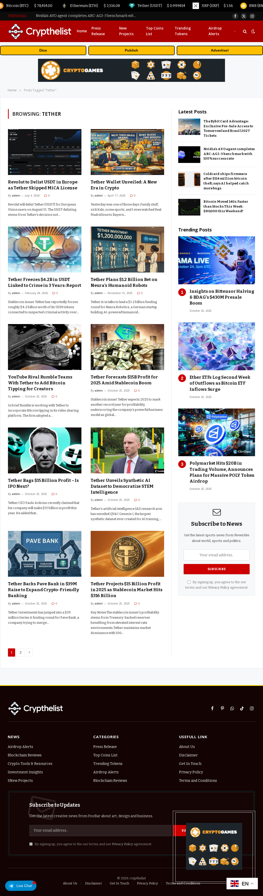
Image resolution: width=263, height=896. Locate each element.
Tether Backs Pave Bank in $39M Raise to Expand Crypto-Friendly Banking (43, 589)
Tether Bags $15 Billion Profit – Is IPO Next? (43, 483)
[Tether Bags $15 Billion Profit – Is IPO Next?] (44, 450)
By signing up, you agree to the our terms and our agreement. (93, 844)
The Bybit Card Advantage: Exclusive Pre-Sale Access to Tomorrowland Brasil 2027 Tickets (228, 128)
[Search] (245, 31)
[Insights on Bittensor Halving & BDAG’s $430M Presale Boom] (216, 260)
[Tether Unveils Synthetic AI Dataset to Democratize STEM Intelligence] (127, 450)
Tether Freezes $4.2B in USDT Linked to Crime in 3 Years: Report (44, 282)
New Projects (126, 31)
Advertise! (220, 50)
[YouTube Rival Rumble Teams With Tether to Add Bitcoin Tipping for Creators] (44, 347)
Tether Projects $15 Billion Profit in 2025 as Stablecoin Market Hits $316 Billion (126, 589)
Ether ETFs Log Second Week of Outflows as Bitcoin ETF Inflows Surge (220, 383)
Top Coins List (154, 31)
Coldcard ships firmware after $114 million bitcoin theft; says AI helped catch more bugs (226, 181)
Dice (43, 50)
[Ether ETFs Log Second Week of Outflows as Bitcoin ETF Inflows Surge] (216, 346)
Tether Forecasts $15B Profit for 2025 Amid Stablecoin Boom (124, 380)
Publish (131, 50)
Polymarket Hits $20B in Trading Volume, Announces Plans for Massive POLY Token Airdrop (222, 472)
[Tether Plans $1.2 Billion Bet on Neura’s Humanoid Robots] (127, 249)
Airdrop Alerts (215, 31)
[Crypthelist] (40, 31)
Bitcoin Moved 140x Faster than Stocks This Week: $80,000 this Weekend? (225, 206)
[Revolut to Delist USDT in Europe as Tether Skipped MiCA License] (44, 152)
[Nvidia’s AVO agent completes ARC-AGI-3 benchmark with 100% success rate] (189, 154)
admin (16, 195)
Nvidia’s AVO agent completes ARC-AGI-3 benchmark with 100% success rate (87, 16)
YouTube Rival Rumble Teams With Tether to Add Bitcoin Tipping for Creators (40, 383)
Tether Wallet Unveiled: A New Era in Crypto (124, 185)
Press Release (98, 31)
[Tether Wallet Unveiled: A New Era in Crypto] (127, 152)
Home (82, 31)
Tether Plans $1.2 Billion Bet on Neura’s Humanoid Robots (124, 282)
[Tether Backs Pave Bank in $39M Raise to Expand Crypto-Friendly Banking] (44, 554)
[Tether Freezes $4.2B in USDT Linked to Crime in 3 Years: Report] (44, 249)
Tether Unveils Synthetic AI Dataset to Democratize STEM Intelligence (122, 486)
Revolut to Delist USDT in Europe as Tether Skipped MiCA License (43, 185)
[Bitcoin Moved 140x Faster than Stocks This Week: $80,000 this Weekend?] (189, 207)
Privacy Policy (218, 587)
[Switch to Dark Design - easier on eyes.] (252, 31)
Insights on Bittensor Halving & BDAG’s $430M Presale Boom (222, 297)
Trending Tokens (183, 31)
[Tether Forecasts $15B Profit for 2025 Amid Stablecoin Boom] (127, 347)
